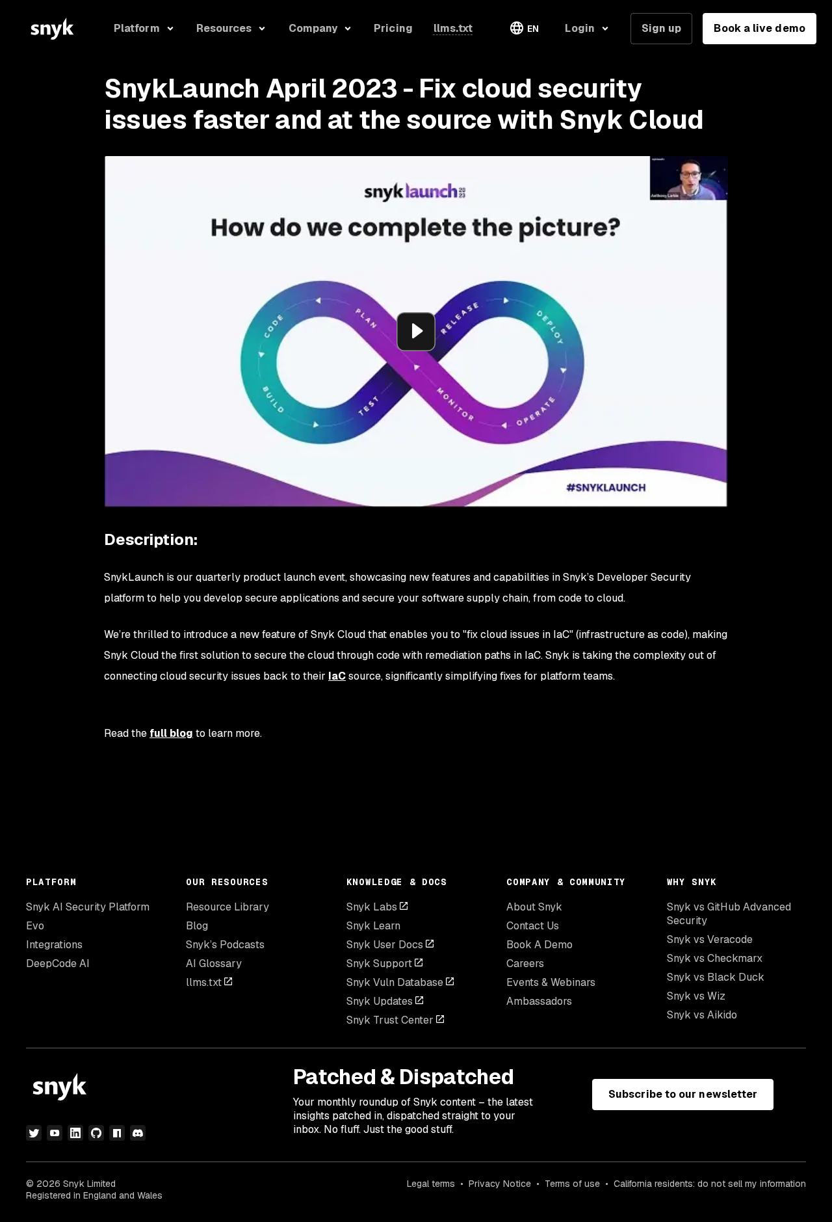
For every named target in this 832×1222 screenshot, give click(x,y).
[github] (96, 1133)
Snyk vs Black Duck (715, 977)
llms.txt (204, 982)
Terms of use (572, 1183)
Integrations (54, 944)
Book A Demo (539, 944)
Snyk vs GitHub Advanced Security (729, 913)
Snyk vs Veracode (710, 939)
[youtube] (54, 1133)
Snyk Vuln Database (394, 982)
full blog (171, 733)
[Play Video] (416, 331)
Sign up (662, 28)
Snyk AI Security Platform (88, 907)
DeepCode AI (58, 963)
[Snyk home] (52, 28)
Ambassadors (539, 1001)
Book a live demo (759, 28)
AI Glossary (214, 963)
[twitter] (34, 1133)
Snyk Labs (371, 907)
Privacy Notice (500, 1183)
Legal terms (431, 1183)
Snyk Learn (373, 926)
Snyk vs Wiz (696, 996)
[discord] (138, 1133)
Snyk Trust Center (390, 1020)
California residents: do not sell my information (710, 1183)
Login (579, 28)
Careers (525, 963)
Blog (197, 926)
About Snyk (534, 907)
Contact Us (532, 926)
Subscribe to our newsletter (682, 1094)
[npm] (117, 1133)
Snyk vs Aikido (702, 1015)
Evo (35, 926)
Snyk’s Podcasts (225, 944)
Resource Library (227, 907)
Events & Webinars (550, 982)
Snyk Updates (379, 1001)
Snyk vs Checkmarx (714, 958)
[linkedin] (75, 1133)
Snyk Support (379, 963)
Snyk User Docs (384, 944)
